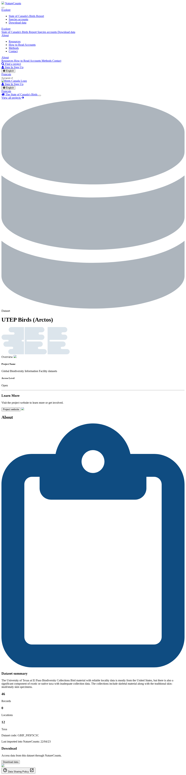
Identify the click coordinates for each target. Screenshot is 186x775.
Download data (17, 22)
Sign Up (18, 67)
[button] (6, 9)
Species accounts (18, 19)
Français (6, 74)
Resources (15, 41)
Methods (14, 48)
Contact (13, 51)
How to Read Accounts (22, 44)
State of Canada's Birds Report (26, 16)
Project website (11, 409)
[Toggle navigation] (2, 7)
